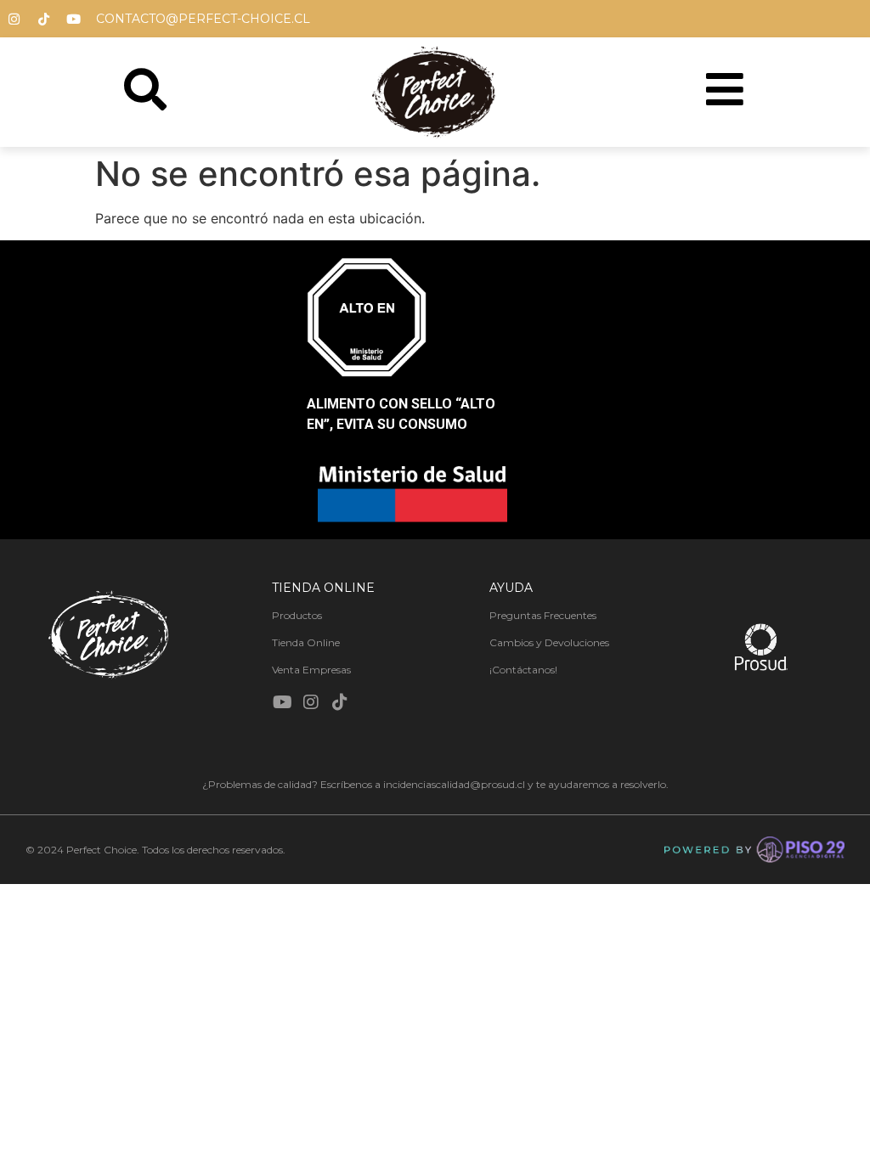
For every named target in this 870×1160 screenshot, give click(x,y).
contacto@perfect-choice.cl (203, 18)
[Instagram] (13, 18)
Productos (297, 615)
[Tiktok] (43, 18)
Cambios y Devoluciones (549, 642)
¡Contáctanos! (523, 669)
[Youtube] (73, 18)
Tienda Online (306, 642)
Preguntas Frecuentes (542, 615)
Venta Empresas (311, 669)
